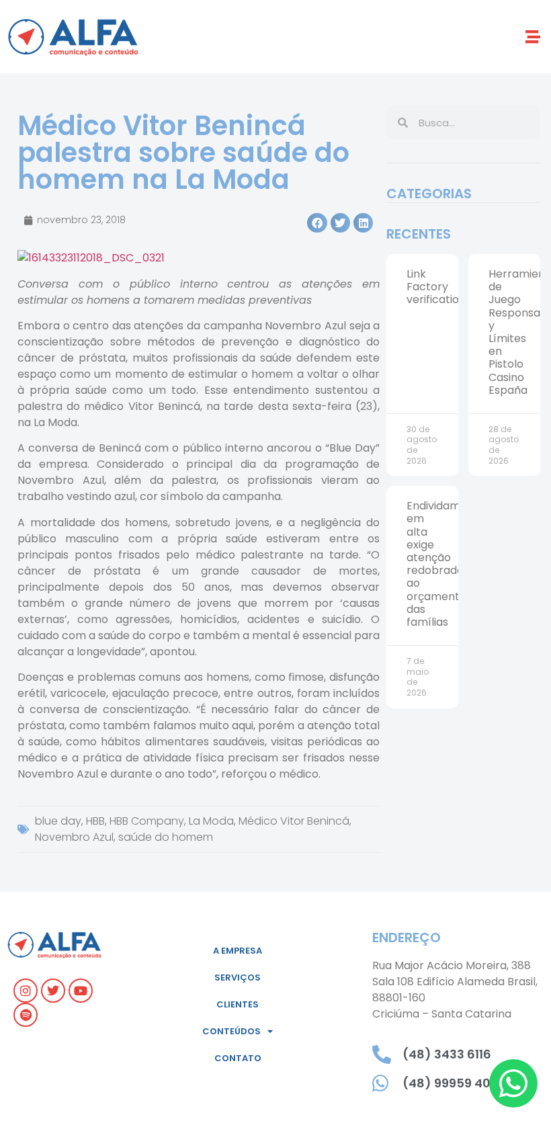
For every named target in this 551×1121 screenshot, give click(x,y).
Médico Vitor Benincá (294, 821)
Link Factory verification (436, 286)
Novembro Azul (74, 837)
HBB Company (147, 821)
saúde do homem (165, 837)
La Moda (211, 821)
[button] (533, 37)
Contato (237, 1058)
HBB (95, 821)
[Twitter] (53, 991)
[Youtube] (81, 991)
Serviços (237, 977)
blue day (58, 821)
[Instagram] (25, 991)
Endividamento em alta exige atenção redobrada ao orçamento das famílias (446, 564)
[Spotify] (25, 1015)
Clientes (237, 1004)
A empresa (237, 950)
